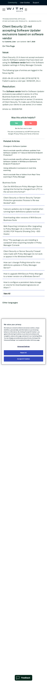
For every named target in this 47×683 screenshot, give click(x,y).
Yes (16, 123)
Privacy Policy (19, 134)
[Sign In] (26, 9)
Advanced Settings (23, 346)
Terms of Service (33, 134)
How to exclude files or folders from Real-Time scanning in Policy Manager (21, 176)
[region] (23, 341)
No (31, 123)
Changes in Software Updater (15, 146)
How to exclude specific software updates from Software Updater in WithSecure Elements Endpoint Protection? (21, 161)
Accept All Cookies (23, 359)
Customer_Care (10, 41)
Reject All (23, 352)
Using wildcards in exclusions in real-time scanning (19, 169)
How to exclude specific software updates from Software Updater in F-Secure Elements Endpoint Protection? (23, 153)
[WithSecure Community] (15, 9)
